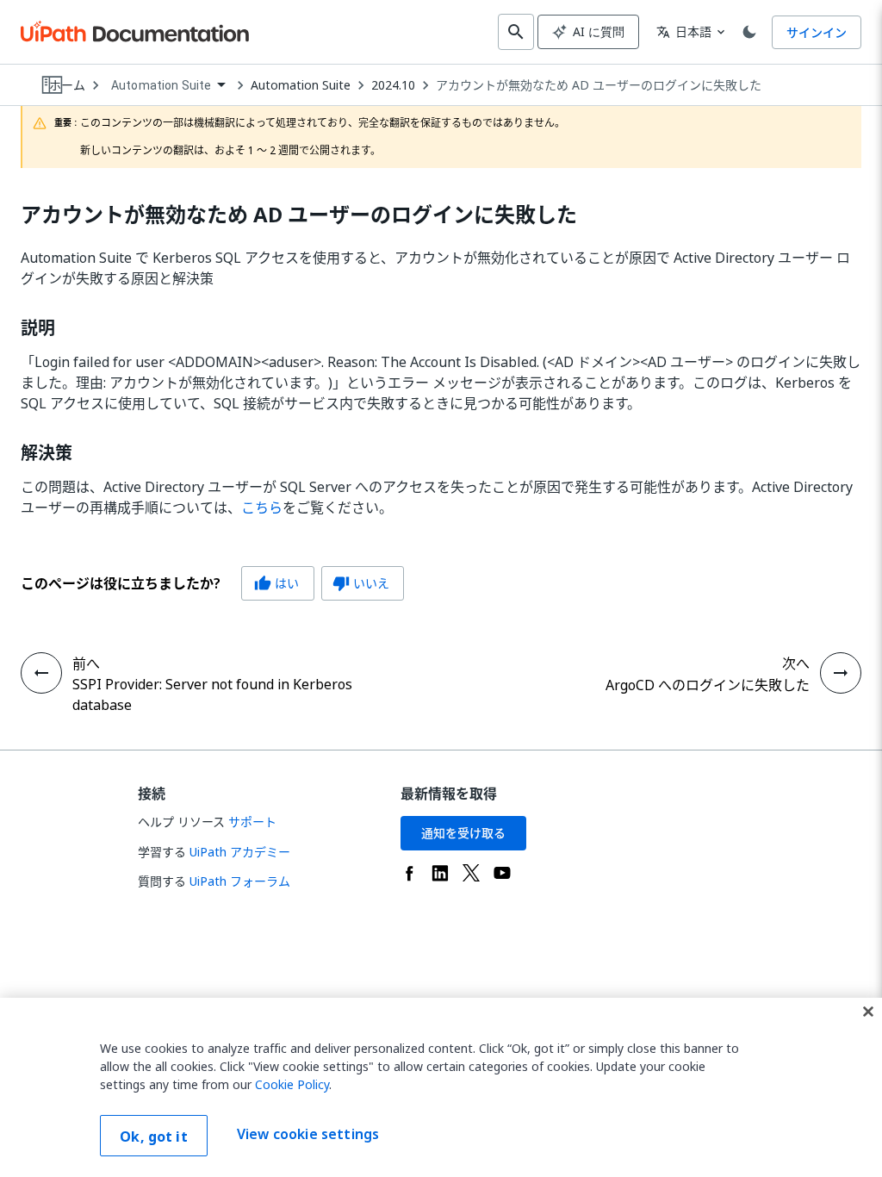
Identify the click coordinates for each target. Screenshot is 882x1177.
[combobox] (168, 86)
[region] (441, 1087)
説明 (38, 328)
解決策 (46, 453)
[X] (471, 872)
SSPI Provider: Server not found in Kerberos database (212, 694)
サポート (252, 822)
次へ (796, 663)
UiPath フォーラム (239, 881)
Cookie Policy (292, 1084)
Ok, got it (154, 1136)
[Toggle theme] (749, 32)
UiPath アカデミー (239, 852)
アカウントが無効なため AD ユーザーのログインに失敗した (598, 85)
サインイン (816, 32)
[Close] (868, 1011)
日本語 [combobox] (683, 31)
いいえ (360, 583)
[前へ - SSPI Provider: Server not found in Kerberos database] (41, 673)
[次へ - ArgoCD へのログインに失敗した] (840, 673)
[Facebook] (409, 872)
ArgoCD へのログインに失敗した (708, 685)
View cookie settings (308, 1134)
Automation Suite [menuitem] (161, 85)
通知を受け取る (463, 833)
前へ (86, 663)
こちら (262, 507)
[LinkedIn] (440, 872)
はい (276, 583)
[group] (212, 583)
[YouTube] (502, 872)
